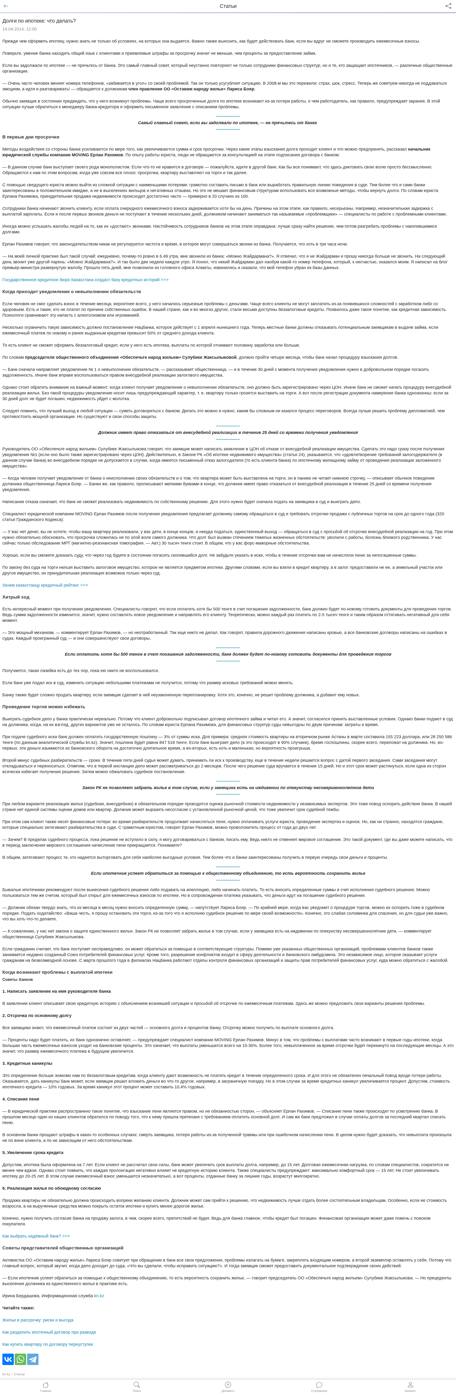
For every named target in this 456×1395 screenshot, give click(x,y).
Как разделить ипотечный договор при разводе (49, 1332)
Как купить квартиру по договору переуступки (47, 1344)
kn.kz (99, 1295)
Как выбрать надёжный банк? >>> (36, 1236)
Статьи (19, 1374)
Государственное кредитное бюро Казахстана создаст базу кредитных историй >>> (85, 279)
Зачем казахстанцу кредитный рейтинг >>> (45, 585)
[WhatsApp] (20, 1359)
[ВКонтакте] (8, 1359)
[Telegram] (32, 1359)
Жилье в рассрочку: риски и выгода (37, 1320)
